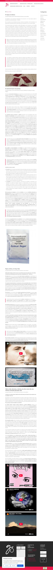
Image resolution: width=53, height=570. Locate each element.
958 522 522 (35, 549)
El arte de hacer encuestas (12, 89)
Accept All (20, 565)
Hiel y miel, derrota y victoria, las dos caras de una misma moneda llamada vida (19, 389)
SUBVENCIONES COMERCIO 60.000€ (16, 6)
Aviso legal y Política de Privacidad (10, 567)
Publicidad (42, 36)
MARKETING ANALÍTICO (14, 3)
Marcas (41, 27)
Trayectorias (42, 38)
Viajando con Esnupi (31, 558)
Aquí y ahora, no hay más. (12, 269)
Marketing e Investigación (28, 90)
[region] (13, 562)
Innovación (42, 24)
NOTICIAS (28, 6)
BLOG (24, 6)
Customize (7, 565)
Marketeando (42, 28)
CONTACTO (33, 6)
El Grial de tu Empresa (20, 16)
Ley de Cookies (19, 567)
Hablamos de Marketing (32, 560)
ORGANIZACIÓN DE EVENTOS (38, 3)
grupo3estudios (8, 16)
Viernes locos (42, 39)
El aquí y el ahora (10, 15)
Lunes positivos (26, 16)
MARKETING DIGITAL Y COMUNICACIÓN (26, 3)
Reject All (13, 565)
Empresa (41, 16)
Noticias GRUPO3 (43, 33)
